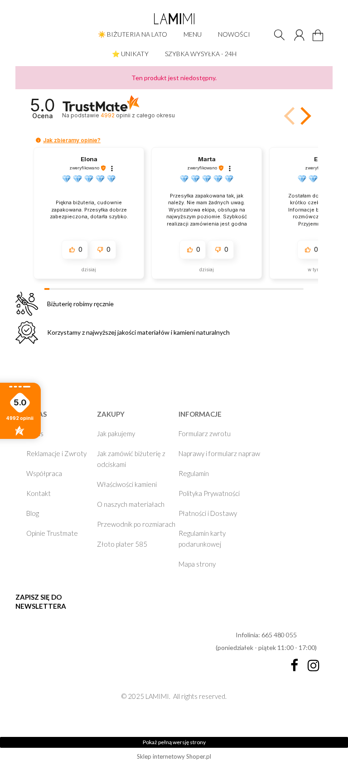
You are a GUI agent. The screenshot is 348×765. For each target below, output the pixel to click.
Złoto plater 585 (122, 544)
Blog (32, 513)
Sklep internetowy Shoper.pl (174, 756)
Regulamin (194, 473)
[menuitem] (132, 34)
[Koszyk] (319, 40)
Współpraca (44, 473)
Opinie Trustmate (52, 533)
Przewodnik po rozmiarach (136, 524)
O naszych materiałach (130, 504)
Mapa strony (197, 564)
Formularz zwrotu (205, 433)
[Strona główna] (174, 18)
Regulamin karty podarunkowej (202, 538)
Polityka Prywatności (209, 493)
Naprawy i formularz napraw (219, 453)
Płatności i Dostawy (208, 513)
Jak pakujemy (116, 433)
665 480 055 (279, 635)
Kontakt (38, 493)
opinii (137, 115)
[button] (304, 116)
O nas (35, 433)
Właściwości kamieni (127, 484)
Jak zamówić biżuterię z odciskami (131, 458)
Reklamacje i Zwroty (56, 453)
